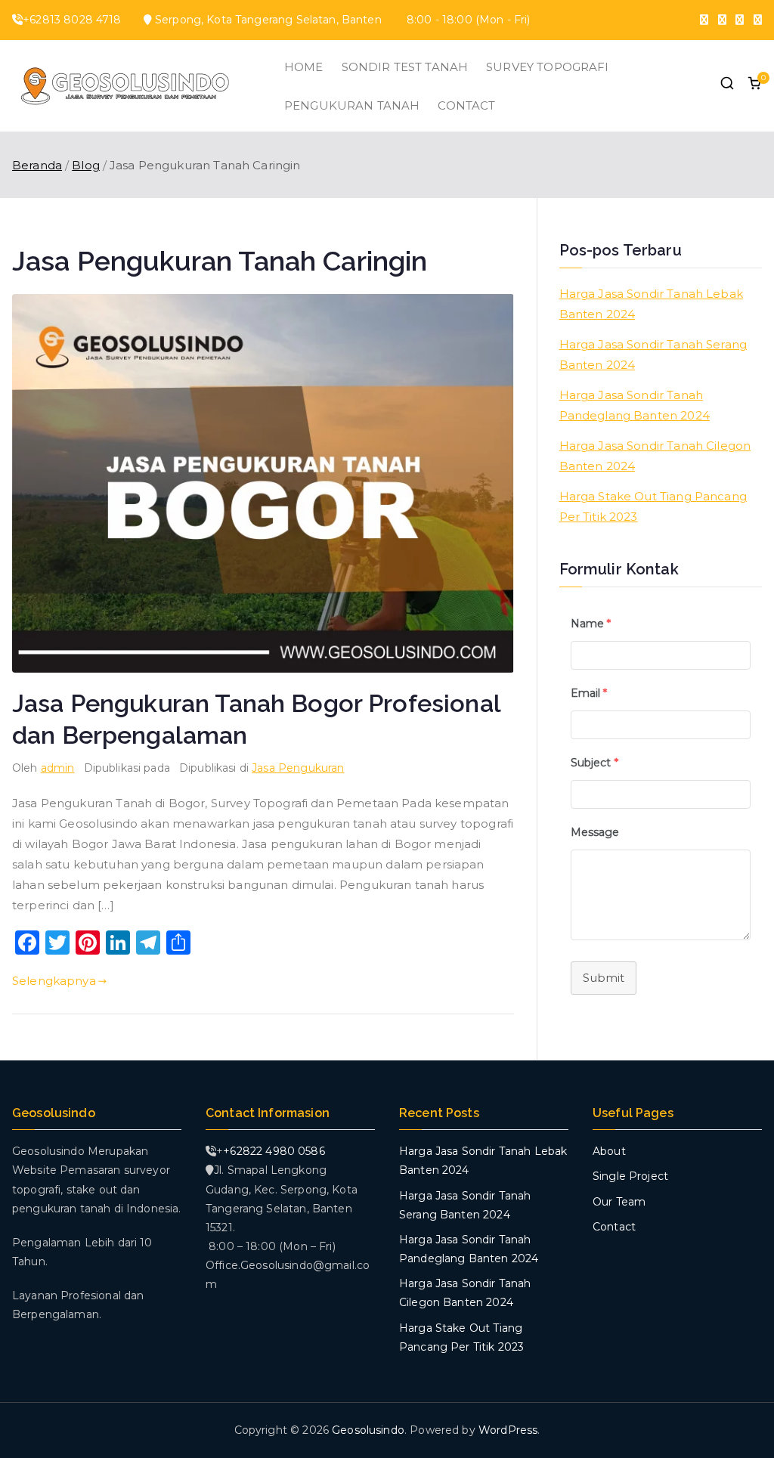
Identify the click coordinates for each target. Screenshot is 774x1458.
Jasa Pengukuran (298, 768)
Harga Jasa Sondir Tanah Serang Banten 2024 (653, 354)
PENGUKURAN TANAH (352, 105)
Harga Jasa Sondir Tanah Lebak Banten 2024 (651, 303)
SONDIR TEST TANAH (405, 67)
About (609, 1151)
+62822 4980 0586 (273, 1151)
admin (58, 768)
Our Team (619, 1202)
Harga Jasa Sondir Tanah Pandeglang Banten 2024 (634, 405)
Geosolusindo (368, 1430)
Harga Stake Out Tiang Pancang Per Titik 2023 (653, 506)
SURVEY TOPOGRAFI (547, 67)
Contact (614, 1227)
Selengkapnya (54, 981)
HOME (304, 67)
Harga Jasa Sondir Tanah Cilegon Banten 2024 (655, 455)
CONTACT (466, 105)
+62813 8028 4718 (72, 19)
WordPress (507, 1430)
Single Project (630, 1176)
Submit (603, 977)
